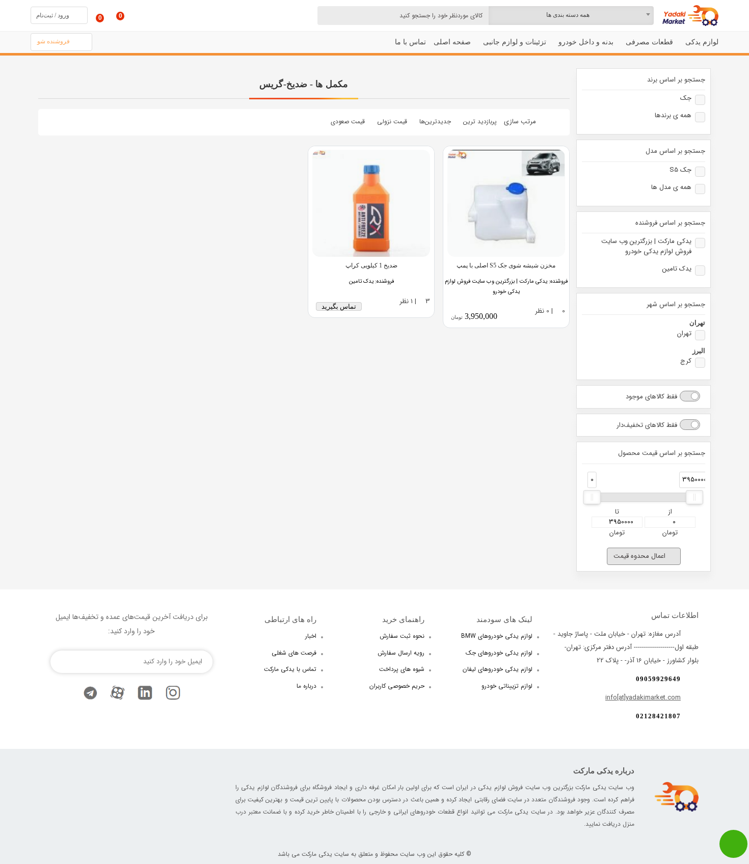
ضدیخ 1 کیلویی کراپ (371, 265)
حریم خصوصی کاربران (396, 686)
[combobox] (571, 15)
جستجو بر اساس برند (676, 80)
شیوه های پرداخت (401, 669)
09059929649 (658, 679)
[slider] (592, 497)
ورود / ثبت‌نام (52, 15)
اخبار (310, 636)
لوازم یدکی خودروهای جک (499, 653)
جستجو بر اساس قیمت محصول (661, 453)
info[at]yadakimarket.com (643, 697)
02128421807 (658, 716)
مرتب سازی (520, 121)
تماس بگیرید (339, 306)
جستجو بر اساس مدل (675, 151)
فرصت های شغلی (294, 653)
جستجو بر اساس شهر (676, 305)
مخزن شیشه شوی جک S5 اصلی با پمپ (506, 265)
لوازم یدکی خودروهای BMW (496, 636)
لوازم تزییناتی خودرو (506, 686)
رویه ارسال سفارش (401, 653)
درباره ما (306, 686)
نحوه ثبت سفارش (402, 636)
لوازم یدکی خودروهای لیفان (497, 669)
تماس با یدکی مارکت (290, 669)
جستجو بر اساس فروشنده (670, 223)
